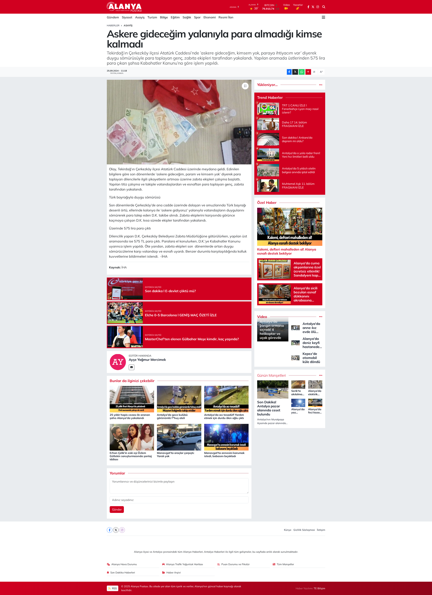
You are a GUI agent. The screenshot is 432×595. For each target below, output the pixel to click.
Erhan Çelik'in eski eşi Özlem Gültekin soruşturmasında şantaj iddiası (131, 456)
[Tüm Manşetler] (320, 375)
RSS (114, 588)
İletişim (321, 529)
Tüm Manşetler (285, 564)
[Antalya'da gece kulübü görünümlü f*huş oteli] (179, 399)
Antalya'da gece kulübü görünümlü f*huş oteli (172, 416)
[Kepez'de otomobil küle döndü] (295, 357)
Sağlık (187, 17)
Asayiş (140, 17)
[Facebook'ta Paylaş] (289, 72)
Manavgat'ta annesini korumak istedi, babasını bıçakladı (224, 454)
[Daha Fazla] (308, 72)
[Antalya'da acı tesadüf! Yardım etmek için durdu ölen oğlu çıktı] (226, 399)
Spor (197, 17)
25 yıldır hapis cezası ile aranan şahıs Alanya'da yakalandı (130, 416)
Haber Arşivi (173, 572)
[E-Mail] (131, 367)
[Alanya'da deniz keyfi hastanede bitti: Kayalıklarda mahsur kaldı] (295, 342)
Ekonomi (210, 17)
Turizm (152, 17)
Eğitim (175, 17)
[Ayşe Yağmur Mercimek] (118, 361)
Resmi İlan (226, 17)
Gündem (113, 17)
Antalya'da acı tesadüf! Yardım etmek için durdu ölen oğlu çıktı (224, 416)
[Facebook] (109, 530)
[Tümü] (320, 84)
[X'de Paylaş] (295, 72)
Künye (287, 529)
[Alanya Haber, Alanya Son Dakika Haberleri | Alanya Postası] (124, 7)
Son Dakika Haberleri (122, 572)
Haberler (113, 25)
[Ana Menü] (323, 17)
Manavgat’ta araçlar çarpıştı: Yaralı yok (175, 454)
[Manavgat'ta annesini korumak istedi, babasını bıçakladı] (226, 437)
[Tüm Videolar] (320, 316)
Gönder (117, 509)
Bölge (164, 17)
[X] (116, 530)
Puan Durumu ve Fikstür (235, 564)
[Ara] (323, 7)
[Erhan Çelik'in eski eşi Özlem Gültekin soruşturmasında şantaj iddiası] (132, 437)
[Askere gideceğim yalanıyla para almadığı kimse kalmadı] (179, 122)
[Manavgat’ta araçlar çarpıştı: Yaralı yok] (179, 437)
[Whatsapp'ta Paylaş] (302, 72)
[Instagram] (122, 530)
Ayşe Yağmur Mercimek (147, 359)
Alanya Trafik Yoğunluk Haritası (184, 564)
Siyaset (127, 17)
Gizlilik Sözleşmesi (304, 529)
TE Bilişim (319, 588)
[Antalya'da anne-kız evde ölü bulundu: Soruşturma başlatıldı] (295, 327)
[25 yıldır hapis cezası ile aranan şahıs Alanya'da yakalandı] (132, 399)
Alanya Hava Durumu (124, 564)
